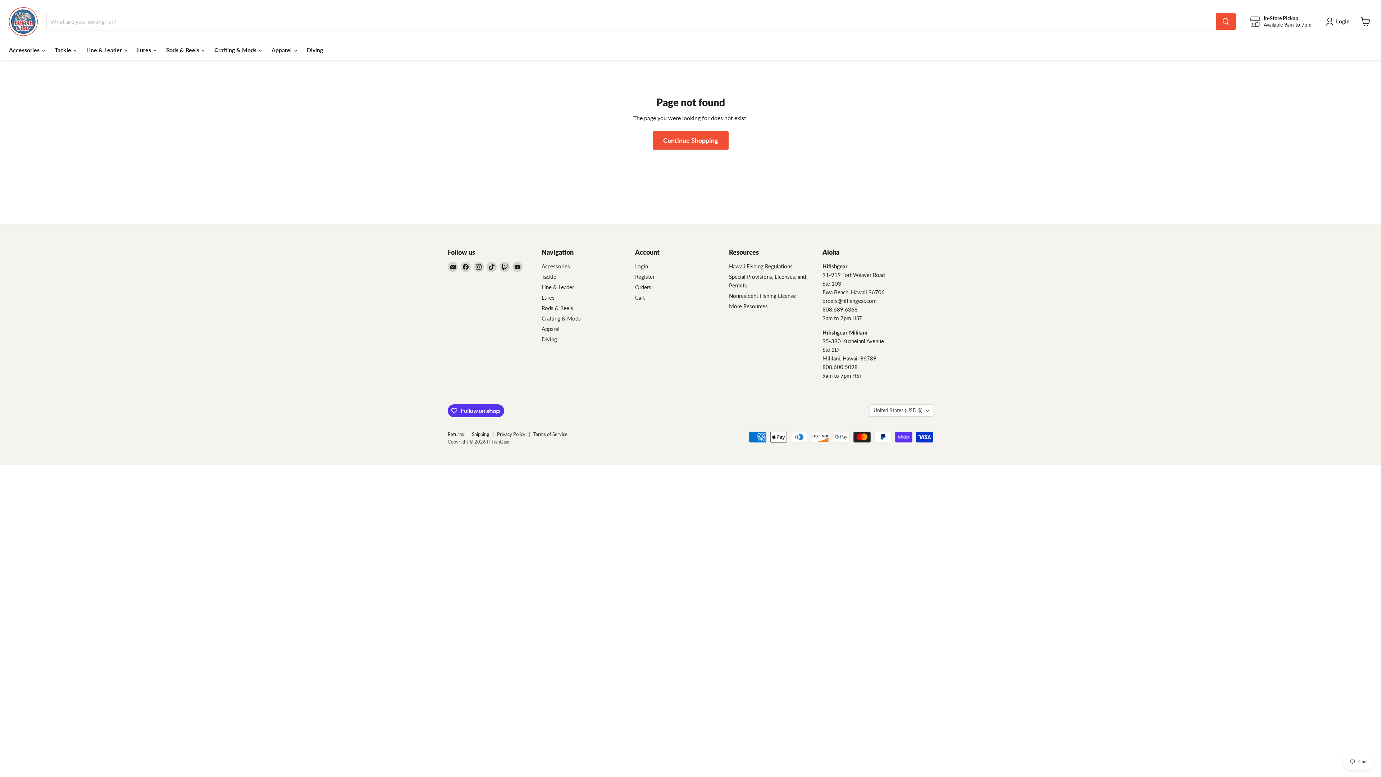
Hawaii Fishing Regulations (761, 266)
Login (641, 266)
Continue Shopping (690, 140)
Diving (315, 49)
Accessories (25, 49)
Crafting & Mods (236, 49)
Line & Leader (104, 49)
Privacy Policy (511, 434)
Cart (640, 297)
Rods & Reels (183, 49)
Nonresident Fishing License (762, 295)
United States (898, 410)
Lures (144, 49)
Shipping (480, 434)
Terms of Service (550, 434)
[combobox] (631, 21)
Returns (456, 434)
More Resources (748, 306)
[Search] (1226, 21)
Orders (643, 287)
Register (645, 276)
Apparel (282, 49)
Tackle (64, 49)
